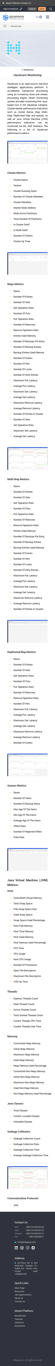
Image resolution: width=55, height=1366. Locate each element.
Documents (20, 1325)
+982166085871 (36, 1236)
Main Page (19, 1288)
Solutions (19, 1322)
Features (19, 1319)
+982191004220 (10, 8)
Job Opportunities (23, 1294)
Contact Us (20, 1301)
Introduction (20, 1315)
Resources (19, 1291)
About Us (19, 1298)
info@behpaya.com (27, 1242)
